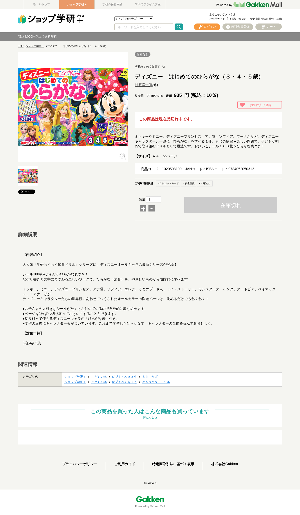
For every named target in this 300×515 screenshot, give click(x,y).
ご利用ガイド (217, 18)
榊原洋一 (142, 85)
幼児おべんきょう (124, 376)
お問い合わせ (238, 18)
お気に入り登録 (260, 105)
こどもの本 (99, 376)
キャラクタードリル (156, 382)
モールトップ (41, 4)
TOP (20, 46)
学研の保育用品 (112, 4)
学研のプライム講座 (148, 4)
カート (271, 26)
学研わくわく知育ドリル (150, 66)
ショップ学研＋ (77, 4)
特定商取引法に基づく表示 (266, 18)
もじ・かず (150, 376)
